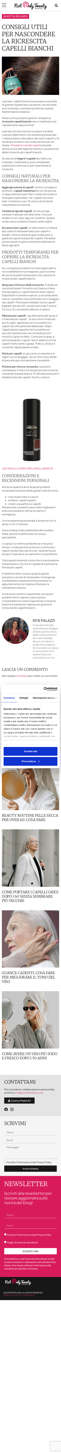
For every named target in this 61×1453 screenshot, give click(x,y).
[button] (56, 5)
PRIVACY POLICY (10, 1295)
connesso (22, 675)
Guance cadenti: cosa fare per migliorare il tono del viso (28, 977)
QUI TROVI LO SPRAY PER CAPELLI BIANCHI (27, 468)
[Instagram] (12, 1109)
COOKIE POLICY (27, 1295)
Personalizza (29, 761)
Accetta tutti (30, 751)
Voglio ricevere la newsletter (22, 1242)
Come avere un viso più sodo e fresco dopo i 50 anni (29, 1056)
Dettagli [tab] (24, 697)
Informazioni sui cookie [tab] (46, 697)
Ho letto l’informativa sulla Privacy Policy (29, 1162)
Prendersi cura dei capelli (25, 145)
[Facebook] (6, 1109)
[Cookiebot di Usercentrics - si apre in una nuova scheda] (43, 689)
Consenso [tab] (9, 697)
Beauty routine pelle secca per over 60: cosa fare (30, 817)
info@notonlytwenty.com (29, 1092)
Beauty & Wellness (15, 16)
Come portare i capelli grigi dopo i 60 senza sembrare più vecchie (30, 896)
